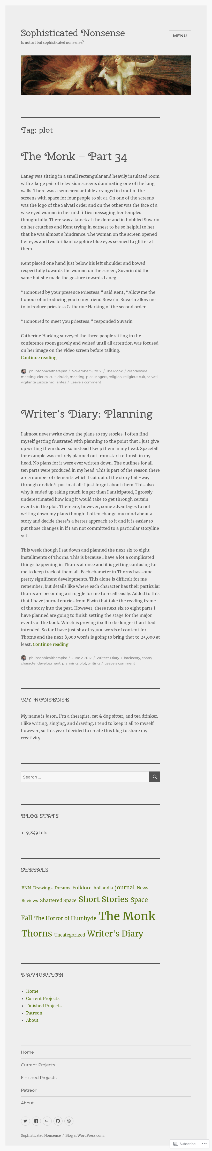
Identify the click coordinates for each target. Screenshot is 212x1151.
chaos (147, 658)
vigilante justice (34, 382)
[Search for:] (85, 777)
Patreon (34, 1013)
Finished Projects (44, 1005)
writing (94, 663)
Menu (180, 35)
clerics (42, 377)
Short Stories (103, 899)
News (142, 888)
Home (32, 991)
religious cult (134, 377)
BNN (26, 887)
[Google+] (47, 1121)
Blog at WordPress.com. (84, 1135)
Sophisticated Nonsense (73, 33)
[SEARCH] (154, 776)
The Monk (114, 371)
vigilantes (57, 382)
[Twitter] (25, 1121)
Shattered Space (58, 900)
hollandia (103, 887)
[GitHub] (58, 1121)
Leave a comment (86, 382)
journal (125, 887)
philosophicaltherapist (48, 371)
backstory (132, 658)
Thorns (36, 933)
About (32, 1020)
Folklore (82, 888)
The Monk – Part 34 (74, 156)
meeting (77, 377)
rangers (100, 377)
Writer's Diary (107, 658)
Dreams (62, 887)
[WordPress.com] (68, 1121)
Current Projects (42, 998)
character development (40, 663)
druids (62, 377)
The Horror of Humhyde (65, 918)
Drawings (42, 887)
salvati (152, 377)
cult (52, 377)
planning (70, 663)
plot (89, 377)
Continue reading (39, 357)
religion (115, 377)
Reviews (29, 900)
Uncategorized (69, 935)
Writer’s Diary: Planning (86, 413)
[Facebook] (36, 1121)
